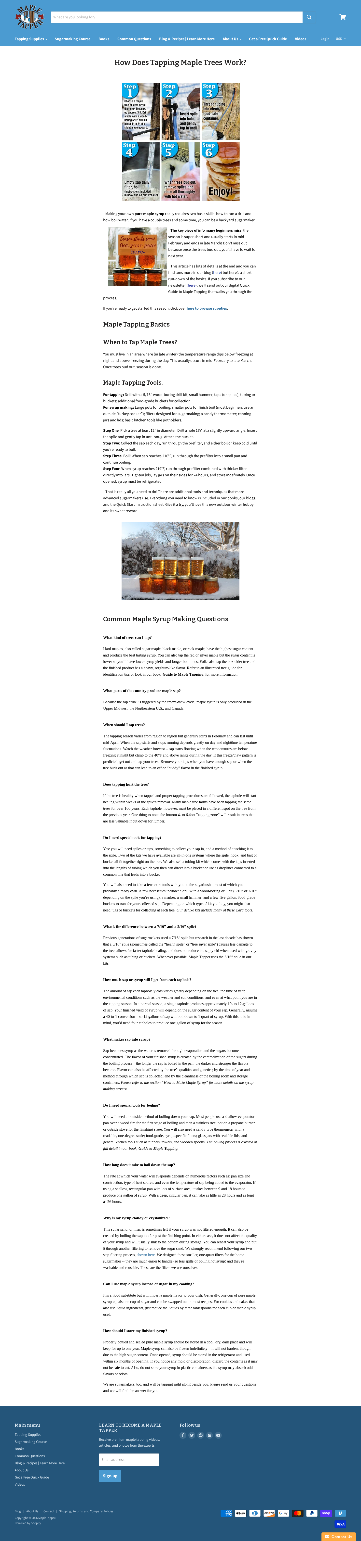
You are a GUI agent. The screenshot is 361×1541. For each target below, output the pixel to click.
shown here (146, 1255)
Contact (48, 1511)
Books (103, 39)
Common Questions (134, 39)
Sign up (110, 1476)
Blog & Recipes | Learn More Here (187, 39)
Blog (18, 1511)
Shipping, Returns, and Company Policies (86, 1511)
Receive (105, 1439)
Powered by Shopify (28, 1523)
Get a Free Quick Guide (268, 39)
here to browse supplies (207, 308)
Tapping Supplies (30, 39)
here (217, 272)
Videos (300, 39)
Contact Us (340, 1537)
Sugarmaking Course (72, 39)
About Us (231, 39)
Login (325, 38)
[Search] (309, 17)
